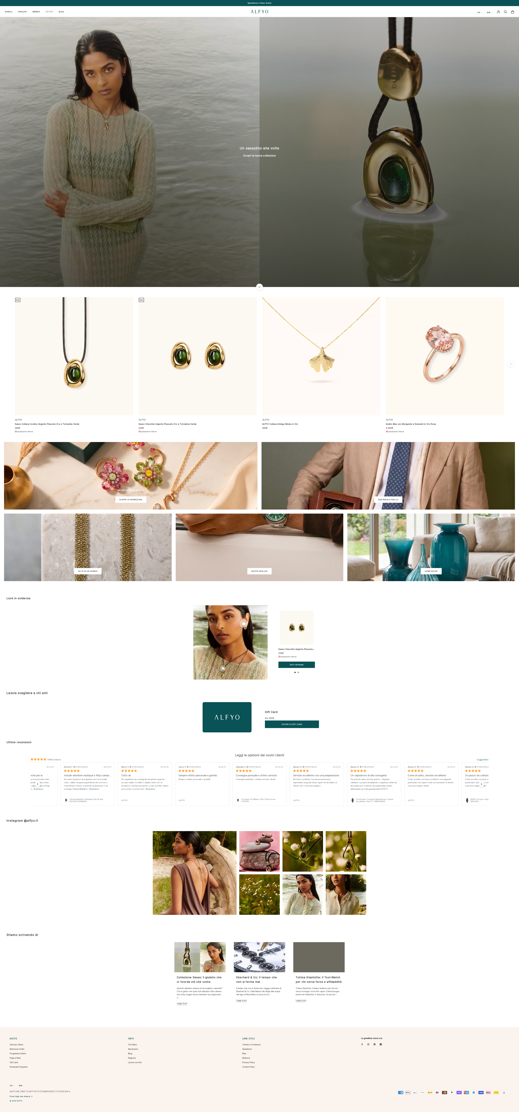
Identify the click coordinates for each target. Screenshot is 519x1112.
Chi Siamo (132, 1044)
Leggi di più (182, 1003)
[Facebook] (362, 1044)
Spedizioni (247, 1049)
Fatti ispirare (297, 665)
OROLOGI (22, 12)
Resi (244, 1053)
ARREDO (36, 12)
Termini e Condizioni (251, 1044)
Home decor (431, 571)
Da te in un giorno (88, 571)
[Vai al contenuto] (259, 287)
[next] (511, 364)
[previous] (8, 364)
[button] (37, 784)
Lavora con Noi (135, 1062)
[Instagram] (368, 1044)
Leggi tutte (482, 759)
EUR (488, 12)
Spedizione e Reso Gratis (260, 3)
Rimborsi (246, 1058)
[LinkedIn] (381, 1044)
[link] (87, 800)
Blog (130, 1053)
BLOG (61, 12)
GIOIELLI (8, 12)
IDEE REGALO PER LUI (388, 500)
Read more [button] (39, 789)
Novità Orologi (259, 571)
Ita (479, 12)
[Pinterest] (374, 1044)
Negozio (132, 1058)
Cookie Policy (248, 1067)
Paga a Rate (15, 1058)
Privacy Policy (248, 1062)
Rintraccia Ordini (17, 1049)
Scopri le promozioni (130, 500)
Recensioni (133, 1049)
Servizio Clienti (16, 1044)
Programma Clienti (18, 1053)
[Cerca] (505, 11)
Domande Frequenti (19, 1067)
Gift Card (271, 712)
